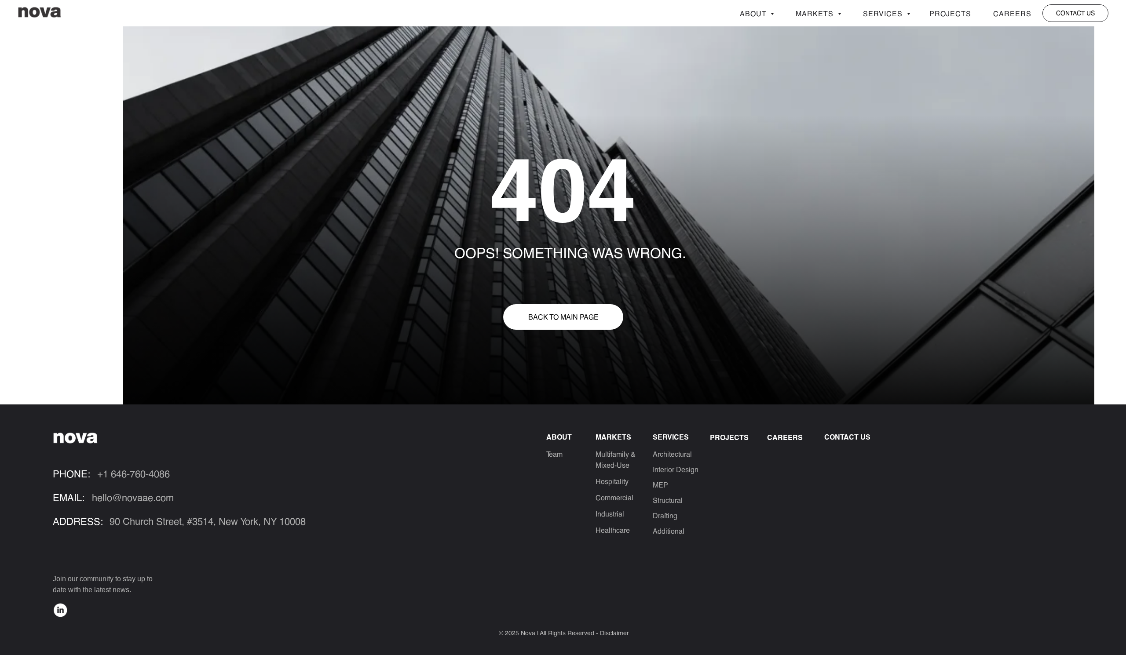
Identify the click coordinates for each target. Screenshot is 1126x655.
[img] (60, 610)
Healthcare (613, 530)
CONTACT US (847, 437)
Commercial (614, 497)
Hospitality (612, 481)
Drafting (665, 515)
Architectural (672, 454)
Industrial (610, 513)
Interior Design (675, 469)
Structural (668, 500)
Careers (1012, 13)
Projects (950, 13)
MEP (660, 484)
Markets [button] (816, 13)
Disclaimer (614, 633)
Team (554, 454)
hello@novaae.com (133, 497)
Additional (668, 531)
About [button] (754, 13)
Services (884, 13)
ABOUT (559, 437)
